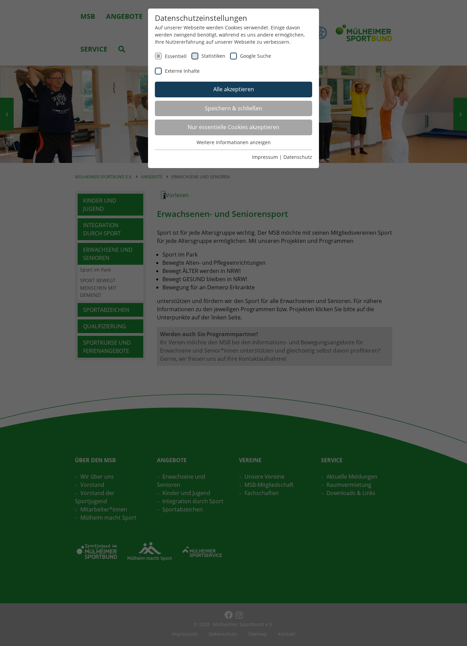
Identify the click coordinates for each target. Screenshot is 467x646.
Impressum (265, 157)
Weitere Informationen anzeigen (234, 142)
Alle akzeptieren (233, 89)
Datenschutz (297, 157)
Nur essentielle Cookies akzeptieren (233, 127)
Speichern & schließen (233, 108)
